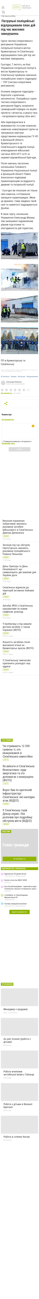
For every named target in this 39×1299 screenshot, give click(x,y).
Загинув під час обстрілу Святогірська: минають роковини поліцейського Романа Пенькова (16, 549)
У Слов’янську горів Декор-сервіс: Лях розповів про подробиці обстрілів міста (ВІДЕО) (17, 815)
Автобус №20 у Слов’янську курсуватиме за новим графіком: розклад (18, 608)
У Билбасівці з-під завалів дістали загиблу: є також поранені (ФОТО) (17, 626)
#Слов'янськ (5, 377)
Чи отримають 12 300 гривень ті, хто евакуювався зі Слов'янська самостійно (18, 751)
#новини (13, 377)
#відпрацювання (32, 377)
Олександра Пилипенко (14, 382)
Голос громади (16, 844)
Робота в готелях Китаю (16, 1136)
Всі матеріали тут (19, 859)
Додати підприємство (19, 912)
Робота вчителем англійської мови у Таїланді (18, 1073)
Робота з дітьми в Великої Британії (17, 1106)
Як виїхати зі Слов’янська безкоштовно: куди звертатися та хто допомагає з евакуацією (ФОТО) (18, 773)
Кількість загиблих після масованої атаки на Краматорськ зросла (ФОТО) (18, 645)
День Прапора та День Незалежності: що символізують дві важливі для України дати (19, 571)
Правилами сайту (8, 443)
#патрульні (21, 377)
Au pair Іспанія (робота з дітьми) (17, 1040)
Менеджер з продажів (15, 1009)
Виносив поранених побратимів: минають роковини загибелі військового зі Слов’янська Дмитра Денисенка (18, 526)
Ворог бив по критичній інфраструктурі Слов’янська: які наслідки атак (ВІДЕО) (19, 795)
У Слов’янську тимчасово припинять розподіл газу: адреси (17, 663)
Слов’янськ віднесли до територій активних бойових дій (18, 590)
